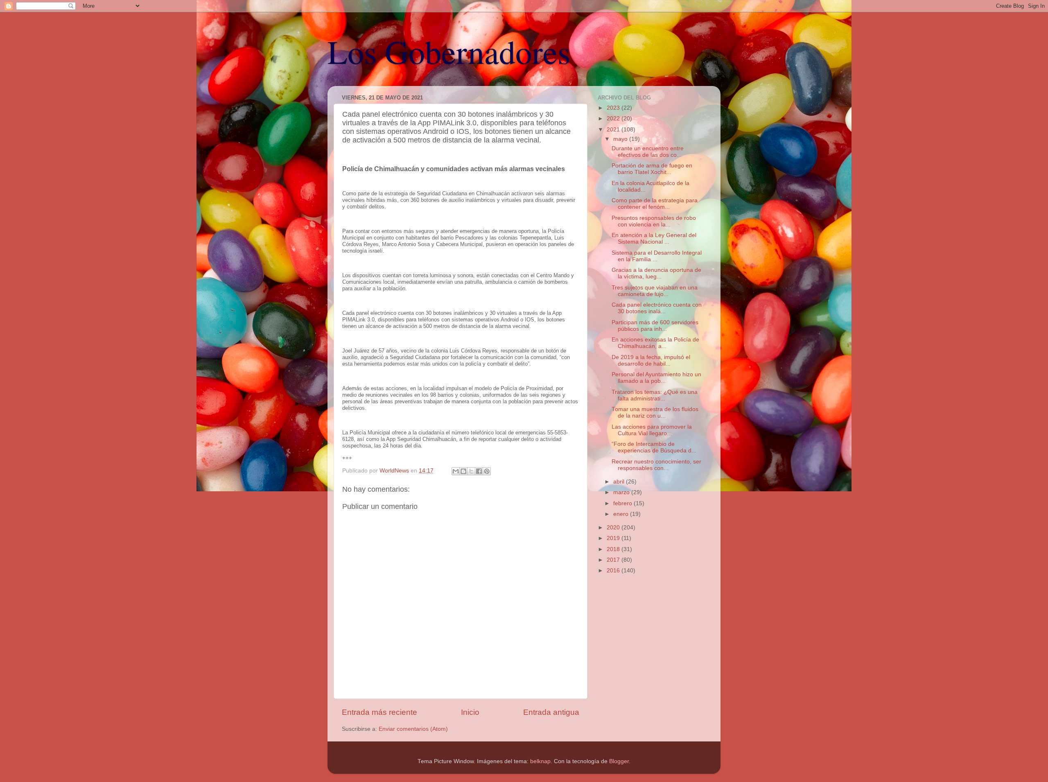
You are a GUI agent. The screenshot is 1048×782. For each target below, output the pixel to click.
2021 (614, 130)
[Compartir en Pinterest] (487, 471)
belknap (540, 761)
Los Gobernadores (449, 51)
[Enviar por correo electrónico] (456, 471)
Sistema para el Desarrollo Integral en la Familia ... (657, 256)
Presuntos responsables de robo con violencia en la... (654, 221)
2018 (614, 549)
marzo (622, 492)
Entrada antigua (551, 712)
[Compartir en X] (471, 471)
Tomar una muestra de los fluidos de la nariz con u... (655, 412)
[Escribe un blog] (463, 471)
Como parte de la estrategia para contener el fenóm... (655, 203)
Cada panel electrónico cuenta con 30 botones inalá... (657, 308)
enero (621, 514)
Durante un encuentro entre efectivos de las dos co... (648, 151)
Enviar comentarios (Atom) (413, 729)
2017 (614, 560)
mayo (621, 139)
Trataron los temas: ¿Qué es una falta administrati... (655, 395)
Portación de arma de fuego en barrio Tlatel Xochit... (652, 169)
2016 (614, 570)
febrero (623, 503)
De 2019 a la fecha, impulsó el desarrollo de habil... (651, 360)
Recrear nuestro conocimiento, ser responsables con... (656, 465)
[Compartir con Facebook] (479, 471)
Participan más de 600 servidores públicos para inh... (655, 325)
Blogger (619, 761)
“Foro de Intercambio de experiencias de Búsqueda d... (654, 447)
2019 (614, 538)
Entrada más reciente (379, 712)
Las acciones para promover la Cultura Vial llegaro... (652, 430)
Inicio (470, 712)
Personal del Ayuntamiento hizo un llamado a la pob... (656, 377)
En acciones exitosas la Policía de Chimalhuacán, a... (655, 343)
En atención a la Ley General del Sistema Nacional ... (654, 238)
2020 (614, 527)
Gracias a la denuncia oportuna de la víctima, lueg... (656, 273)
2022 (614, 118)
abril (619, 482)
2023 (614, 108)
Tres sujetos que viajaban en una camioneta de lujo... (655, 291)
